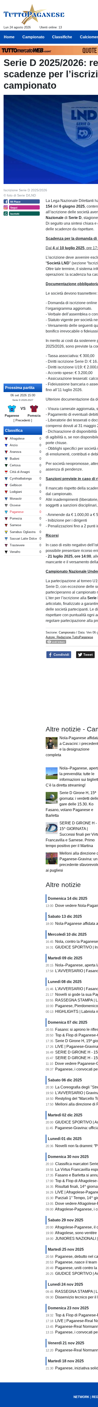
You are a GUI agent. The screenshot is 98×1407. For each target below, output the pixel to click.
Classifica (14, 430)
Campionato (67, 632)
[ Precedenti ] (23, 420)
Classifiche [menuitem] (62, 37)
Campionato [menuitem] (33, 37)
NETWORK (81, 1397)
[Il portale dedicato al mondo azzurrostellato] (34, 14)
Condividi (61, 654)
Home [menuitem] (9, 37)
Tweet (87, 654)
